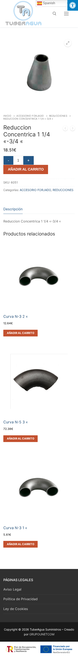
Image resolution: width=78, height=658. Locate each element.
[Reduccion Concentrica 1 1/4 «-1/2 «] (72, 129)
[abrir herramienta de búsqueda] (54, 14)
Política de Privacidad (20, 599)
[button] (68, 43)
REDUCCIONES (58, 115)
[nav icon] (66, 13)
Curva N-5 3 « (15, 422)
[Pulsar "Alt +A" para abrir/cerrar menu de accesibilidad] (72, 5)
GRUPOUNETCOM (41, 634)
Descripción (13, 209)
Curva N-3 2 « (15, 316)
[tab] (13, 209)
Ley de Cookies (15, 609)
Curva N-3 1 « (15, 528)
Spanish (48, 3)
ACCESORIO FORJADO (30, 115)
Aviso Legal (12, 589)
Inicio (7, 115)
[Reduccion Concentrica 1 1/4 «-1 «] (65, 129)
